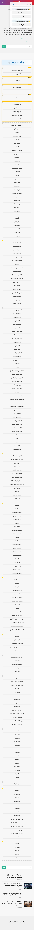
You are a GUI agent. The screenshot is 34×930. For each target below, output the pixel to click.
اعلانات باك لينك (17, 495)
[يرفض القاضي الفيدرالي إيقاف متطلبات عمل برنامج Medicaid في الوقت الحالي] (28, 895)
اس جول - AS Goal (17, 724)
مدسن (17, 179)
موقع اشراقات (17, 111)
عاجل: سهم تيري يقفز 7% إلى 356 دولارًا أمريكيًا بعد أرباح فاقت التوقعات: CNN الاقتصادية (12, 885)
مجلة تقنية (17, 285)
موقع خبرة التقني (17, 168)
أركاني (17, 218)
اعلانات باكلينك (17, 498)
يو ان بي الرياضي (17, 289)
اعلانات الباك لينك (17, 260)
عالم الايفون (17, 154)
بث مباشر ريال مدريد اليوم (17, 647)
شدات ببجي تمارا (17, 313)
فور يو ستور (17, 363)
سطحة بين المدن (17, 587)
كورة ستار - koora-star (17, 681)
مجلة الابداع (17, 186)
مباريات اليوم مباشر (17, 512)
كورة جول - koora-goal (17, 685)
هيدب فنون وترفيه (17, 300)
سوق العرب (17, 463)
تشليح (17, 608)
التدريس (17, 264)
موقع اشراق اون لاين (17, 115)
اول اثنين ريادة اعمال (17, 70)
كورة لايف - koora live (17, 819)
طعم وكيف (17, 211)
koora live (17, 696)
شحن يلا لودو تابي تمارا (17, 378)
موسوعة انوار (17, 232)
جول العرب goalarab (17, 643)
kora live (17, 734)
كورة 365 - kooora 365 (17, 721)
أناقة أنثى (17, 172)
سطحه (17, 583)
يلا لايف (17, 650)
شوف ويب (17, 143)
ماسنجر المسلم (17, 97)
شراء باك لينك (17, 242)
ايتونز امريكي (17, 328)
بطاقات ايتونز (17, 413)
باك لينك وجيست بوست (17, 278)
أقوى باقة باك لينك (17, 477)
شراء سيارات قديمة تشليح (17, 629)
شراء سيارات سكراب (17, 612)
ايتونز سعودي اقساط (17, 331)
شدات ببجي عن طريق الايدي (17, 370)
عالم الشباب (17, 80)
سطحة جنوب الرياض (17, 601)
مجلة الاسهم (17, 147)
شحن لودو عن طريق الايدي (17, 406)
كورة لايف (17, 738)
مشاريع (17, 491)
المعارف (17, 197)
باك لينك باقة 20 (17, 470)
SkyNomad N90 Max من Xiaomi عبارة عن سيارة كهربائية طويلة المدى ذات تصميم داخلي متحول (12, 903)
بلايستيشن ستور (17, 417)
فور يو (17, 392)
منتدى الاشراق (17, 271)
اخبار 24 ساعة (17, 296)
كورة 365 (17, 636)
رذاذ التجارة (17, 207)
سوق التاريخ (17, 466)
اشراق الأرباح (17, 236)
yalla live (17, 671)
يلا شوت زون (17, 850)
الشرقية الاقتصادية (17, 150)
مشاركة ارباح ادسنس (17, 74)
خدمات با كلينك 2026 (17, 481)
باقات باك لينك (17, 253)
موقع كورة (17, 784)
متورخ (17, 175)
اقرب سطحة (17, 604)
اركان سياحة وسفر (17, 118)
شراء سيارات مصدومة (17, 626)
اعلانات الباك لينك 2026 (17, 275)
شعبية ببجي (17, 410)
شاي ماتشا (17, 445)
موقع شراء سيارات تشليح (17, 619)
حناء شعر (17, 435)
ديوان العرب (17, 488)
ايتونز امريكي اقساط (17, 385)
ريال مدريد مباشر (17, 519)
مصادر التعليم (17, 282)
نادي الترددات (17, 189)
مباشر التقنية (17, 222)
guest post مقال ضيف (17, 459)
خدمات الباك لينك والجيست (17, 456)
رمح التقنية (17, 204)
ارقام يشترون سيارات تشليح (17, 622)
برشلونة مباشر (17, 516)
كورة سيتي (17, 640)
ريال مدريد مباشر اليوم (17, 657)
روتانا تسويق (17, 182)
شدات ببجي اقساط (17, 310)
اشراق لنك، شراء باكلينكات (17, 257)
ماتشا (17, 442)
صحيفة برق (17, 108)
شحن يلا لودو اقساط (17, 335)
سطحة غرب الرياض (17, 597)
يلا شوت (17, 505)
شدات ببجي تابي (17, 320)
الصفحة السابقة (25, 39)
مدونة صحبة (17, 225)
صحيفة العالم (17, 303)
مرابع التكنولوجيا (17, 136)
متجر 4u (17, 367)
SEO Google (17, 91)
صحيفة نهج (17, 161)
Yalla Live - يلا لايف (17, 710)
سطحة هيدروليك (17, 590)
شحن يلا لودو (17, 403)
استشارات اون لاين (17, 193)
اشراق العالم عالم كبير (17, 267)
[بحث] (2, 2)
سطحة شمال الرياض (17, 594)
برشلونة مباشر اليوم (17, 660)
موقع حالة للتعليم (17, 292)
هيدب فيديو (17, 200)
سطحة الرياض (17, 579)
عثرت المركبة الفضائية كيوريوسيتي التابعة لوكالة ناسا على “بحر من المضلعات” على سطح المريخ (13, 876)
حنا (17, 438)
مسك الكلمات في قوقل (17, 125)
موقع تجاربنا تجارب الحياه (17, 484)
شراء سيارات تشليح (17, 615)
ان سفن (17, 132)
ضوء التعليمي (17, 104)
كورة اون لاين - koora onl (17, 713)
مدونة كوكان (17, 157)
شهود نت (17, 214)
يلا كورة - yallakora (17, 717)
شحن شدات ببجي (17, 395)
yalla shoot (17, 509)
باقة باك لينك (17, 87)
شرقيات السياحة (17, 229)
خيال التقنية (17, 139)
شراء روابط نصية (17, 250)
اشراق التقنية (17, 129)
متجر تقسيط (17, 349)
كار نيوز (17, 164)
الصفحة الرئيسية (25, 41)
